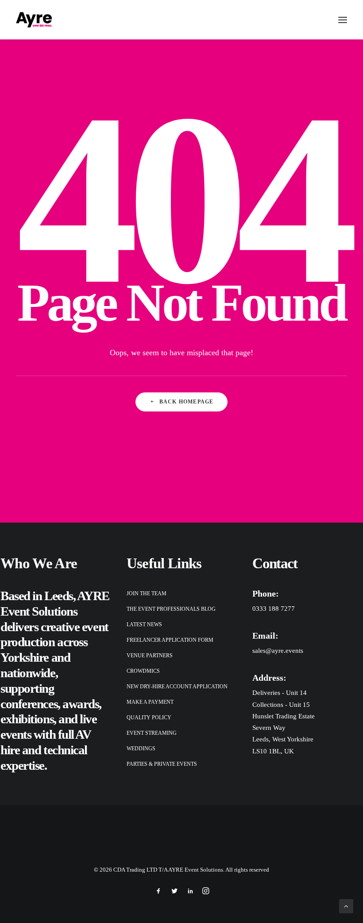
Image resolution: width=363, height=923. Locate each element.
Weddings (141, 748)
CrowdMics (143, 671)
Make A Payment (150, 702)
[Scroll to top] (346, 905)
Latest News (144, 624)
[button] (342, 19)
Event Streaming (152, 733)
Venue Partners (150, 655)
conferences (29, 704)
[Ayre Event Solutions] (34, 19)
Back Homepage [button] (186, 402)
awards (80, 704)
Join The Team (146, 593)
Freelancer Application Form (170, 640)
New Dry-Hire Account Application (177, 686)
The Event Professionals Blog (171, 609)
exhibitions (27, 719)
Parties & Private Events (162, 764)
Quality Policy (149, 717)
